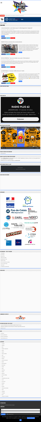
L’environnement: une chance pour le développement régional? (16, 28)
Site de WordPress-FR (4, 338)
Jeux (2, 376)
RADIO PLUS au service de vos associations (11, 42)
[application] (20, 138)
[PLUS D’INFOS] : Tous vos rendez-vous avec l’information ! (15, 58)
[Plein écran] (38, 147)
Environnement (4, 363)
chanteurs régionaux (5, 348)
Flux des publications (4, 334)
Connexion (2, 333)
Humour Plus (3, 256)
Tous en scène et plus (4, 263)
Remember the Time (4, 259)
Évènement (3, 365)
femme (3, 366)
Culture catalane (4, 353)
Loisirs (3, 379)
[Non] (39, 418)
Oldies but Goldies (3, 257)
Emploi (3, 361)
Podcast (3, 386)
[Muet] (37, 147)
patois (3, 384)
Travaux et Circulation (5, 396)
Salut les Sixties (3, 260)
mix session (3, 381)
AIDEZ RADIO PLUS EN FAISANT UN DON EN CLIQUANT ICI (14, 15)
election (3, 358)
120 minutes (2, 253)
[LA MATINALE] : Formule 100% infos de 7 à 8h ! (12, 71)
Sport (2, 394)
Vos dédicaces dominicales (5, 266)
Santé (2, 389)
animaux (3, 345)
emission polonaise (5, 360)
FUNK (2, 368)
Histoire (3, 371)
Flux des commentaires (4, 336)
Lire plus (3, 36)
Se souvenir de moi (10, 414)
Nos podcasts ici (3, 153)
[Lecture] (2, 147)
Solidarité (3, 391)
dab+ (2, 355)
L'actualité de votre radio (5, 378)
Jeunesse (3, 373)
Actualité (3, 343)
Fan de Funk (2, 254)
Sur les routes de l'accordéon (5, 262)
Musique (3, 383)
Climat (3, 350)
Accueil (1, 23)
